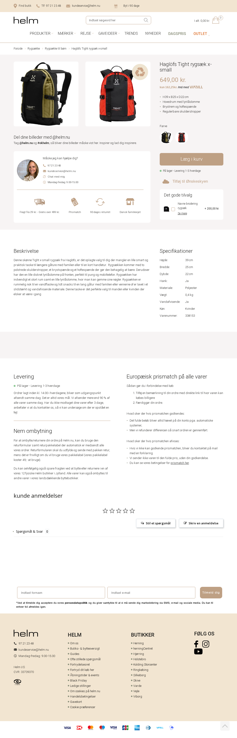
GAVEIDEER (107, 33)
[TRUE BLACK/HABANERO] (181, 137)
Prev (16, 94)
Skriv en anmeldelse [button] (203, 523)
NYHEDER (153, 33)
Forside (18, 48)
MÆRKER (65, 33)
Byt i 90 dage (131, 5)
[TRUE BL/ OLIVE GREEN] (166, 137)
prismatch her (180, 463)
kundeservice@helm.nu (86, 5)
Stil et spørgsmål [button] (158, 523)
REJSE (86, 33)
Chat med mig (56, 176)
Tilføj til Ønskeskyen (190, 181)
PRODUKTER (40, 33)
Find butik (25, 5)
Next (147, 94)
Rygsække (34, 48)
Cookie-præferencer (82, 707)
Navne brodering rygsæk (188, 206)
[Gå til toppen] (225, 726)
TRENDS (131, 33)
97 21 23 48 (54, 165)
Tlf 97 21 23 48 (51, 5)
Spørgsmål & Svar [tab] (29, 531)
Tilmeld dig (211, 592)
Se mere (182, 213)
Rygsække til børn (55, 48)
